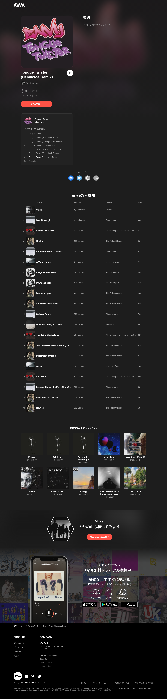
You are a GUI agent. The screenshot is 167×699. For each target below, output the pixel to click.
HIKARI (40, 407)
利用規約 (84, 683)
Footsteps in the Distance (49, 251)
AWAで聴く (36, 103)
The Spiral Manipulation (48, 334)
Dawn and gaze (43, 282)
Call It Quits (135, 491)
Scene (39, 366)
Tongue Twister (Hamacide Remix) (55, 626)
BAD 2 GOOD (57, 491)
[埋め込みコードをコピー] (96, 178)
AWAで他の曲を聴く (99, 537)
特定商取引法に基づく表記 (144, 683)
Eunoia (31, 457)
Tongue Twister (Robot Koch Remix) (44, 153)
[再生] (70, 73)
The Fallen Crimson (114, 241)
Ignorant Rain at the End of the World (54, 386)
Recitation (110, 324)
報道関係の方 (44, 659)
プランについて (20, 647)
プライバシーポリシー (100, 683)
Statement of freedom (47, 303)
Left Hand (41, 376)
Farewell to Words (45, 230)
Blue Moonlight (43, 220)
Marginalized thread (46, 272)
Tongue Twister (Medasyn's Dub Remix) (45, 141)
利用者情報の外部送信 (121, 683)
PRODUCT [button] (19, 637)
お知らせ (17, 651)
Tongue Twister (42, 119)
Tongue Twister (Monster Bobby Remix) (45, 149)
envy (37, 83)
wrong (83, 491)
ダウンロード (19, 643)
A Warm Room (43, 261)
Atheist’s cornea (112, 220)
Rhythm (40, 241)
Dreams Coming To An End (49, 324)
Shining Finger (43, 313)
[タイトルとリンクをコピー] (87, 178)
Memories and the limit (47, 397)
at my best (109, 457)
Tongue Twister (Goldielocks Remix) (44, 137)
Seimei (39, 209)
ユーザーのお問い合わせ (48, 655)
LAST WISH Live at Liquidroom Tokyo (109, 492)
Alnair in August (112, 272)
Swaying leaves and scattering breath (54, 345)
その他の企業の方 (46, 666)
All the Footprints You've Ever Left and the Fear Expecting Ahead (133, 230)
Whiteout (57, 457)
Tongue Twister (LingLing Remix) (42, 145)
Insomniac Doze (112, 261)
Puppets (32, 161)
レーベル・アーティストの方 (50, 662)
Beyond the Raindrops (83, 458)
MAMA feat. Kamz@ (135, 457)
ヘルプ (16, 655)
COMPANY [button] (46, 637)
